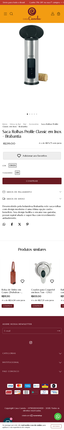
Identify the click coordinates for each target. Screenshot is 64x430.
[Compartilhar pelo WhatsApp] (4, 224)
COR (4, 166)
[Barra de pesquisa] (11, 14)
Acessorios (34, 124)
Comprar (7, 306)
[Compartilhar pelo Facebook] (12, 224)
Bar (24, 124)
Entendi (56, 426)
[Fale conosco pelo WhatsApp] (58, 416)
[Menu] (5, 14)
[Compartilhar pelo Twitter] (20, 224)
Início (4, 124)
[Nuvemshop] (32, 415)
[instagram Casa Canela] (31, 342)
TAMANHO (7, 173)
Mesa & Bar (15, 124)
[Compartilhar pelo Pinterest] (27, 224)
